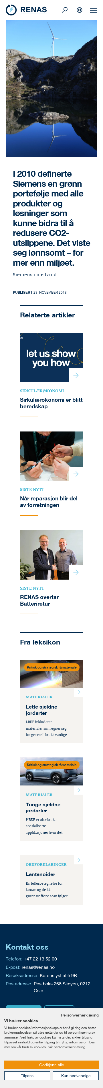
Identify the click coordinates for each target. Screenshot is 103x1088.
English (79, 10)
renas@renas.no (38, 967)
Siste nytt (32, 489)
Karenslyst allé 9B (58, 975)
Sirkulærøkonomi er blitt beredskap (51, 403)
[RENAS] (33, 10)
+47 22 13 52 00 (40, 958)
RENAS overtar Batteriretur (39, 600)
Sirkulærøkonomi (42, 391)
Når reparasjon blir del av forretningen (49, 501)
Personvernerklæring (80, 1015)
